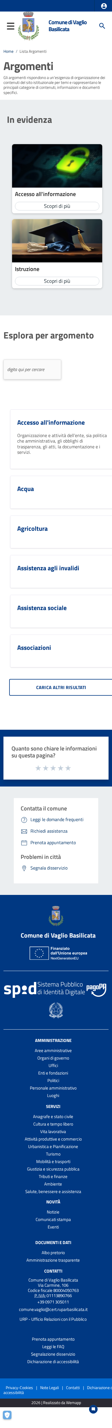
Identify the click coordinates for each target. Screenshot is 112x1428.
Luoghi (53, 1095)
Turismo (53, 1154)
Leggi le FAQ (53, 1346)
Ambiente (53, 1184)
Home (8, 51)
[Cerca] (102, 26)
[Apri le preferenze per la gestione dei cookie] (10, 1418)
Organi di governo (53, 1058)
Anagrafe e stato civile (53, 1116)
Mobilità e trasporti (53, 1161)
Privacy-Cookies (19, 1387)
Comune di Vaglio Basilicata (68, 25)
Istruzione (27, 268)
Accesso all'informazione (45, 193)
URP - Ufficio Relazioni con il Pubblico (53, 1319)
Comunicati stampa (53, 1219)
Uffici (53, 1065)
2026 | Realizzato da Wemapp (56, 1402)
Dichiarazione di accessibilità (53, 1361)
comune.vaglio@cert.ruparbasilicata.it (53, 1309)
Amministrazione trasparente (53, 1260)
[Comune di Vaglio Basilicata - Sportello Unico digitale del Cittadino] (28, 25)
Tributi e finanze (53, 1176)
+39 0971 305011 (53, 1302)
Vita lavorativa (53, 1131)
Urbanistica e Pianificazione (53, 1146)
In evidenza (29, 119)
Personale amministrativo (53, 1088)
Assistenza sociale (42, 607)
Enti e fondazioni (53, 1073)
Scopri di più (57, 206)
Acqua (25, 488)
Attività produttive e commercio (53, 1139)
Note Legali (49, 1387)
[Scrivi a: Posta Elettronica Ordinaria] (53, 1314)
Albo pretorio (53, 1252)
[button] (104, 6)
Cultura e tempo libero (53, 1124)
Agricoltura (32, 528)
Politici (53, 1080)
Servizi (53, 1106)
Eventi (53, 1227)
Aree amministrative (53, 1050)
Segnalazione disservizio (53, 1354)
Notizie (53, 1212)
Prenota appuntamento (53, 1339)
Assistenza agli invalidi (48, 568)
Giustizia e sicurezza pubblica (53, 1169)
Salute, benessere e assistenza (53, 1191)
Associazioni (34, 647)
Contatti (53, 1271)
